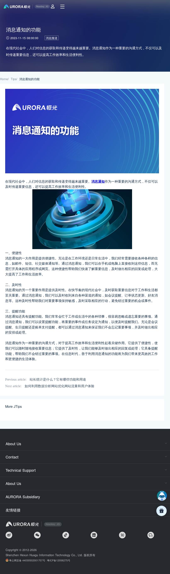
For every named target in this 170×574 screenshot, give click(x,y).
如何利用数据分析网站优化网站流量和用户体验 (59, 386)
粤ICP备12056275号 (58, 560)
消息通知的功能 (29, 79)
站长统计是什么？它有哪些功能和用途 (58, 379)
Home (4, 79)
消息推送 (51, 38)
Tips (13, 79)
